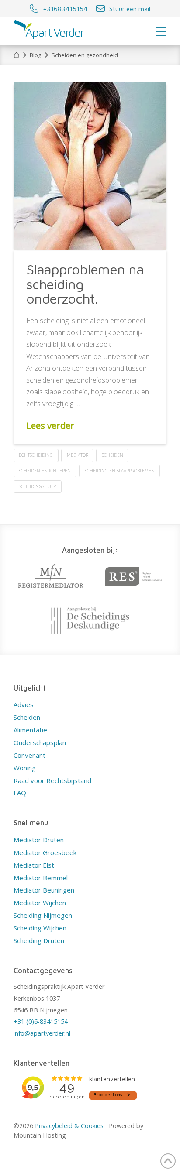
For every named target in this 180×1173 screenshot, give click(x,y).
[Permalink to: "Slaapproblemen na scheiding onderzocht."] (90, 166)
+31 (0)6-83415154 (41, 1021)
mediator (77, 455)
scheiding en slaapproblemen (120, 471)
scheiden (112, 455)
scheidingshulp (37, 486)
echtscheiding (36, 455)
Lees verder (50, 425)
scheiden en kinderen (45, 471)
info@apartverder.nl (42, 1033)
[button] (161, 31)
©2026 (24, 1126)
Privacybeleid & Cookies (69, 1126)
